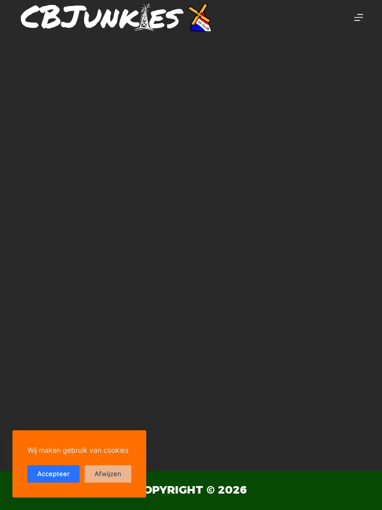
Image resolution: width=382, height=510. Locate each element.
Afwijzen (108, 474)
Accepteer (53, 474)
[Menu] (358, 17)
